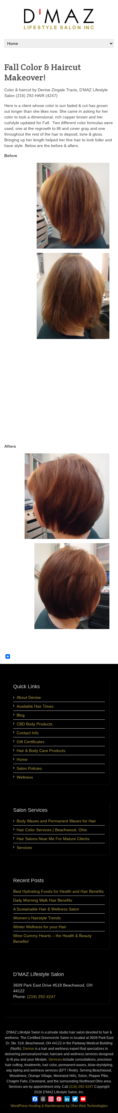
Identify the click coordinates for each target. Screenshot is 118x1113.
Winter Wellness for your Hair (39, 926)
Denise (28, 1049)
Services (24, 847)
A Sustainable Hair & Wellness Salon (46, 909)
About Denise (29, 697)
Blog (21, 715)
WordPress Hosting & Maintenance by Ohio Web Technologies (59, 1106)
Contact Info (28, 733)
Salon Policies (29, 768)
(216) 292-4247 (41, 996)
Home (22, 759)
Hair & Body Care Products (41, 750)
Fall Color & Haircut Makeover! (42, 72)
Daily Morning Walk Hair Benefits (42, 900)
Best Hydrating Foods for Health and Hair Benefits (58, 891)
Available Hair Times (35, 706)
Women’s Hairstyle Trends (37, 918)
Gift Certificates (30, 741)
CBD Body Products (34, 724)
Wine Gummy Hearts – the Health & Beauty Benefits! (52, 938)
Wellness (25, 777)
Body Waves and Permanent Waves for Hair (56, 821)
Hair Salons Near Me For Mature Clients (53, 838)
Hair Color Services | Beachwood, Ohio (52, 830)
